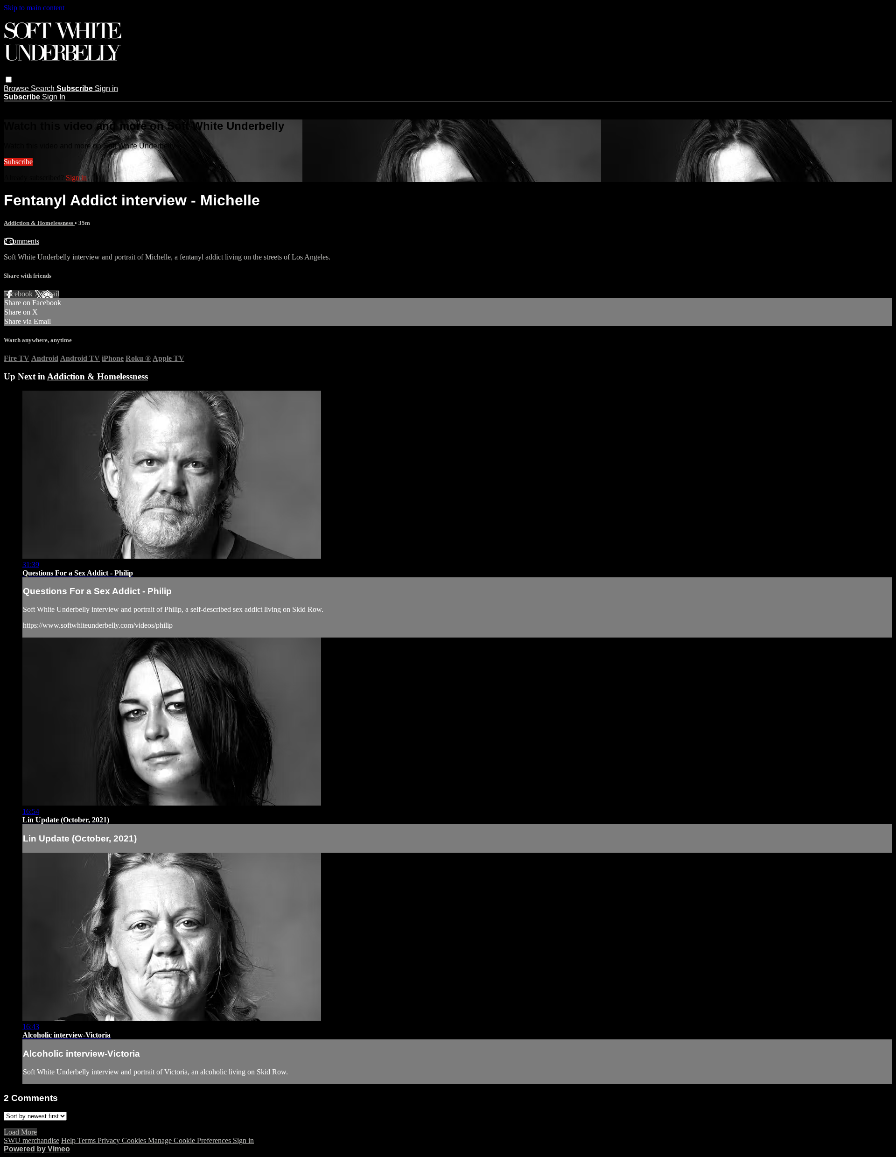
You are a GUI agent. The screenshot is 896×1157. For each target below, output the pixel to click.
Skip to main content (34, 8)
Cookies (135, 1140)
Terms (87, 1140)
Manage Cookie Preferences (190, 1140)
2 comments (21, 241)
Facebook (19, 294)
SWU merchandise (31, 1140)
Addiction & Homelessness (39, 222)
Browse (17, 88)
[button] (9, 80)
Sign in (106, 88)
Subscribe (18, 162)
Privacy (110, 1140)
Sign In (53, 97)
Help (69, 1140)
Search (43, 88)
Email (50, 294)
